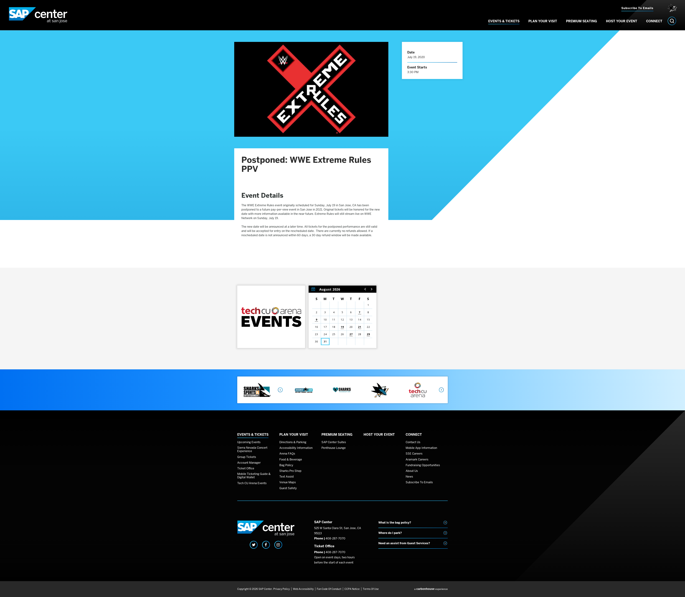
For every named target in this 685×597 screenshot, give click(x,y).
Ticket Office (245, 468)
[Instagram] (278, 544)
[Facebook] (266, 544)
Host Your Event (621, 21)
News (409, 476)
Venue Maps (287, 482)
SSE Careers (414, 453)
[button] (365, 289)
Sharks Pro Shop (290, 471)
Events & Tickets (503, 21)
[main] (342, 199)
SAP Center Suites (333, 442)
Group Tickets (246, 457)
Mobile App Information (421, 448)
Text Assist (286, 476)
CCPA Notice (352, 589)
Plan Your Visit (542, 21)
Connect (654, 21)
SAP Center (38, 15)
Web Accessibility (303, 589)
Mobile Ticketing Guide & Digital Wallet (254, 475)
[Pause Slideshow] (443, 382)
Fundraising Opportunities (423, 465)
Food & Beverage (290, 459)
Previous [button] (280, 389)
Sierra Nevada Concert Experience (252, 449)
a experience (431, 588)
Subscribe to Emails (637, 8)
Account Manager (249, 463)
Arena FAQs (287, 453)
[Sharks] (671, 8)
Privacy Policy (281, 589)
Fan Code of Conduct (329, 589)
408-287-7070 (335, 538)
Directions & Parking (292, 442)
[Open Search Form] (672, 21)
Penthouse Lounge (333, 448)
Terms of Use (371, 589)
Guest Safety (288, 488)
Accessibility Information (296, 448)
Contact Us (413, 442)
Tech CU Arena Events (252, 483)
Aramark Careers (417, 459)
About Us (412, 471)
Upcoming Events (248, 442)
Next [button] (441, 389)
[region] (342, 317)
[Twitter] (253, 544)
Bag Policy (286, 465)
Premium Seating (581, 21)
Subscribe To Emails (419, 482)
